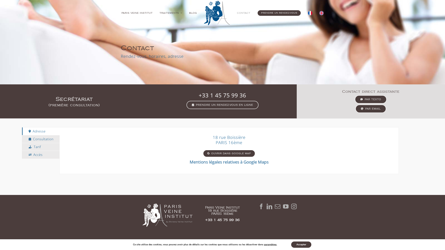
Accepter (301, 244)
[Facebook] (261, 206)
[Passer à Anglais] (310, 13)
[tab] (41, 131)
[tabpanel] (229, 150)
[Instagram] (294, 206)
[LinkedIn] (269, 206)
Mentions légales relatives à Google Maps (229, 162)
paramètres (270, 244)
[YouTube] (286, 206)
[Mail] (277, 206)
